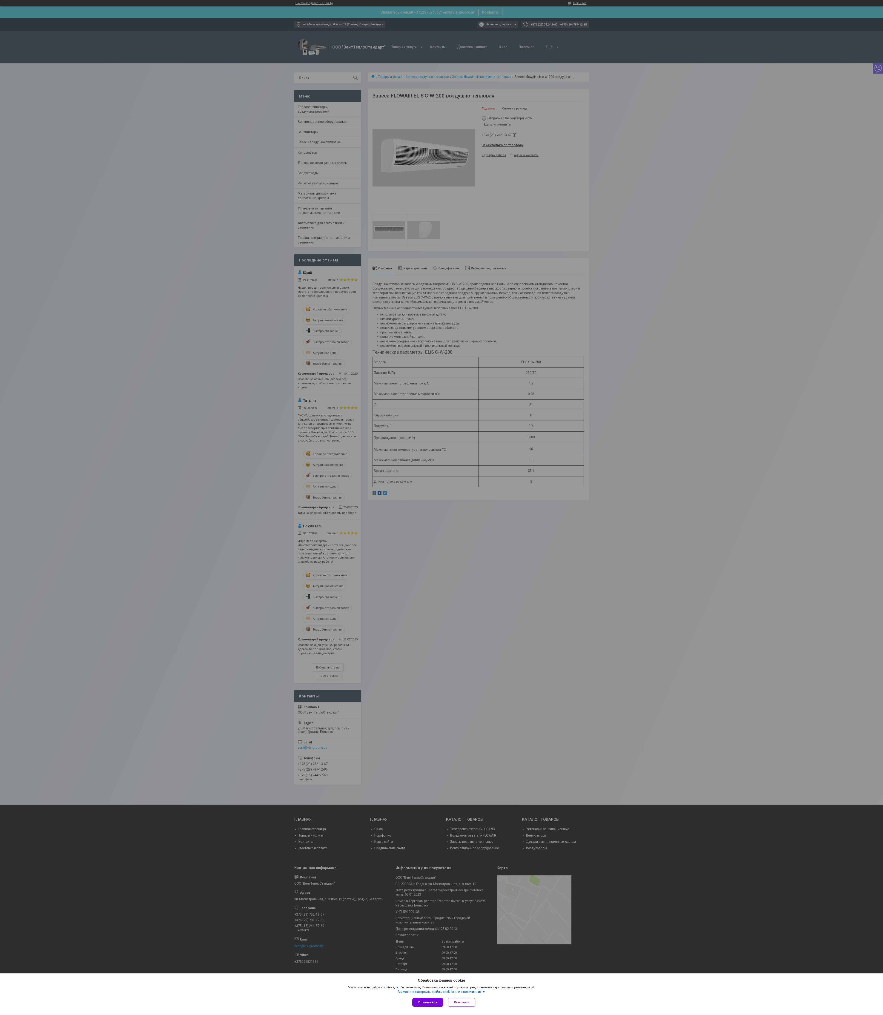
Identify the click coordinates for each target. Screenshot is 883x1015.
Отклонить (461, 1002)
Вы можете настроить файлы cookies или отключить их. (440, 992)
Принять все (427, 1002)
